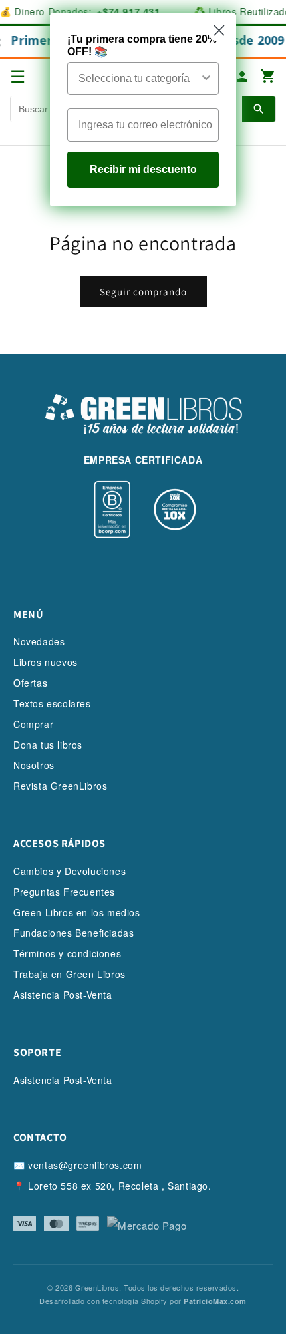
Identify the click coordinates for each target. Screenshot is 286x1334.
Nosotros (34, 765)
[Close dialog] (219, 30)
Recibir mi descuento (143, 169)
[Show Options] (206, 78)
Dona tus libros (47, 744)
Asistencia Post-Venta (62, 994)
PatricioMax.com (215, 1301)
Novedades (39, 641)
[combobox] (139, 78)
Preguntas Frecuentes (64, 891)
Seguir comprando (143, 291)
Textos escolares (52, 703)
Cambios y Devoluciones (69, 871)
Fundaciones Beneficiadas (73, 932)
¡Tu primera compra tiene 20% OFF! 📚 (142, 45)
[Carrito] (268, 77)
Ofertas (30, 682)
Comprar (33, 724)
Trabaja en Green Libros (69, 974)
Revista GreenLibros (60, 785)
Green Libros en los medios (76, 912)
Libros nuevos (45, 662)
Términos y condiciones (67, 953)
